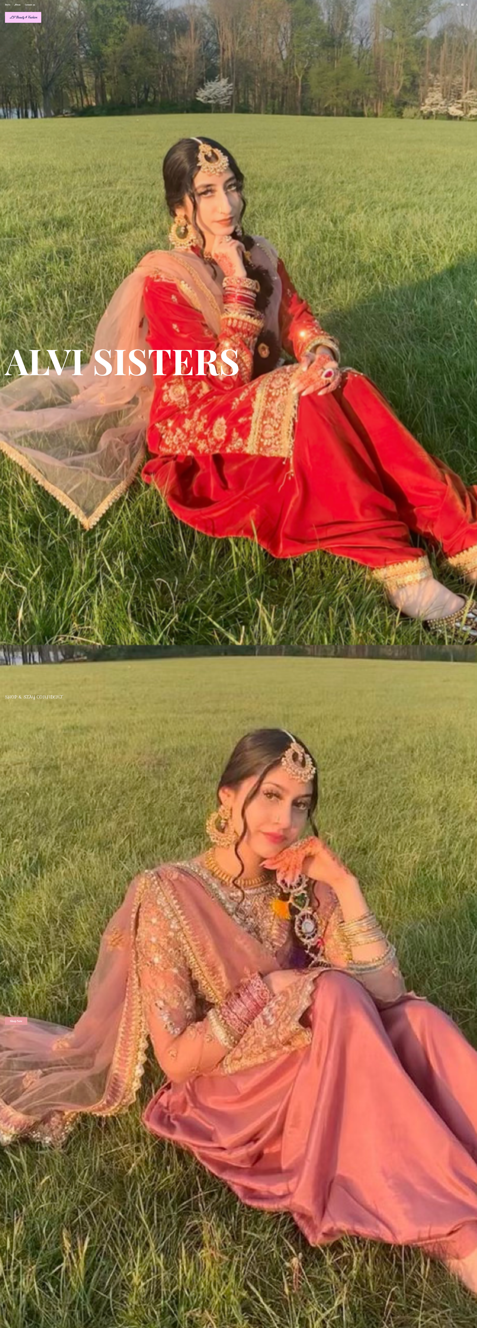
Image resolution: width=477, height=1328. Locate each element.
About (17, 4)
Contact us (30, 4)
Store (7, 4)
